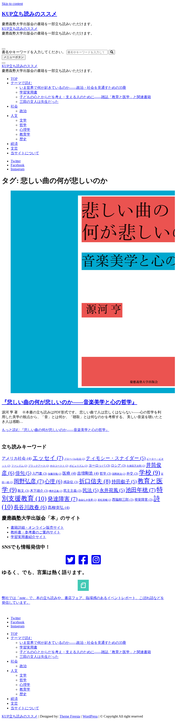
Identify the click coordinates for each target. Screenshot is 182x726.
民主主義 (72, 490)
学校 (149, 472)
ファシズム (19, 466)
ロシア (118, 465)
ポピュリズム (78, 466)
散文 (23, 490)
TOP (14, 79)
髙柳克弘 (58, 507)
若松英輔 (104, 500)
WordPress (90, 716)
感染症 (70, 482)
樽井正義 (56, 491)
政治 (23, 111)
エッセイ (47, 458)
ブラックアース (38, 466)
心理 (53, 481)
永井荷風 (112, 490)
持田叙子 (124, 481)
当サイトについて (25, 153)
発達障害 (62, 499)
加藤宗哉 (54, 474)
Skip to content (12, 4)
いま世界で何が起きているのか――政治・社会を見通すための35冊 (73, 87)
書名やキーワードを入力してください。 (34, 52)
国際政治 (119, 474)
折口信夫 (95, 481)
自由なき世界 (87, 500)
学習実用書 (28, 92)
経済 (14, 144)
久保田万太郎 (136, 466)
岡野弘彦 (29, 481)
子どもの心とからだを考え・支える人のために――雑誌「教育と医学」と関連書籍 (85, 97)
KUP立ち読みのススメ (29, 14)
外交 (132, 473)
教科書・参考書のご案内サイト (35, 532)
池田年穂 (141, 490)
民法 (91, 490)
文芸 (14, 148)
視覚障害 (144, 499)
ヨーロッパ (99, 465)
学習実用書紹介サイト (28, 537)
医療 (69, 473)
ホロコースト (59, 466)
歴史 (23, 139)
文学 (23, 120)
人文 (14, 116)
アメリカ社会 (17, 458)
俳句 (23, 473)
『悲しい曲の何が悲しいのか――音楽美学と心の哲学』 (69, 402)
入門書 (39, 473)
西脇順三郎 (123, 499)
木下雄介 (39, 490)
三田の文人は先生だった (39, 102)
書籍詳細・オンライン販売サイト (37, 527)
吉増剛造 (88, 473)
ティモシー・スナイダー (116, 458)
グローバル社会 (74, 459)
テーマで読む (21, 83)
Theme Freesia (69, 716)
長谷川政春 (30, 507)
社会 (14, 106)
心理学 (25, 130)
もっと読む (55, 430)
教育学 (25, 134)
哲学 (23, 125)
